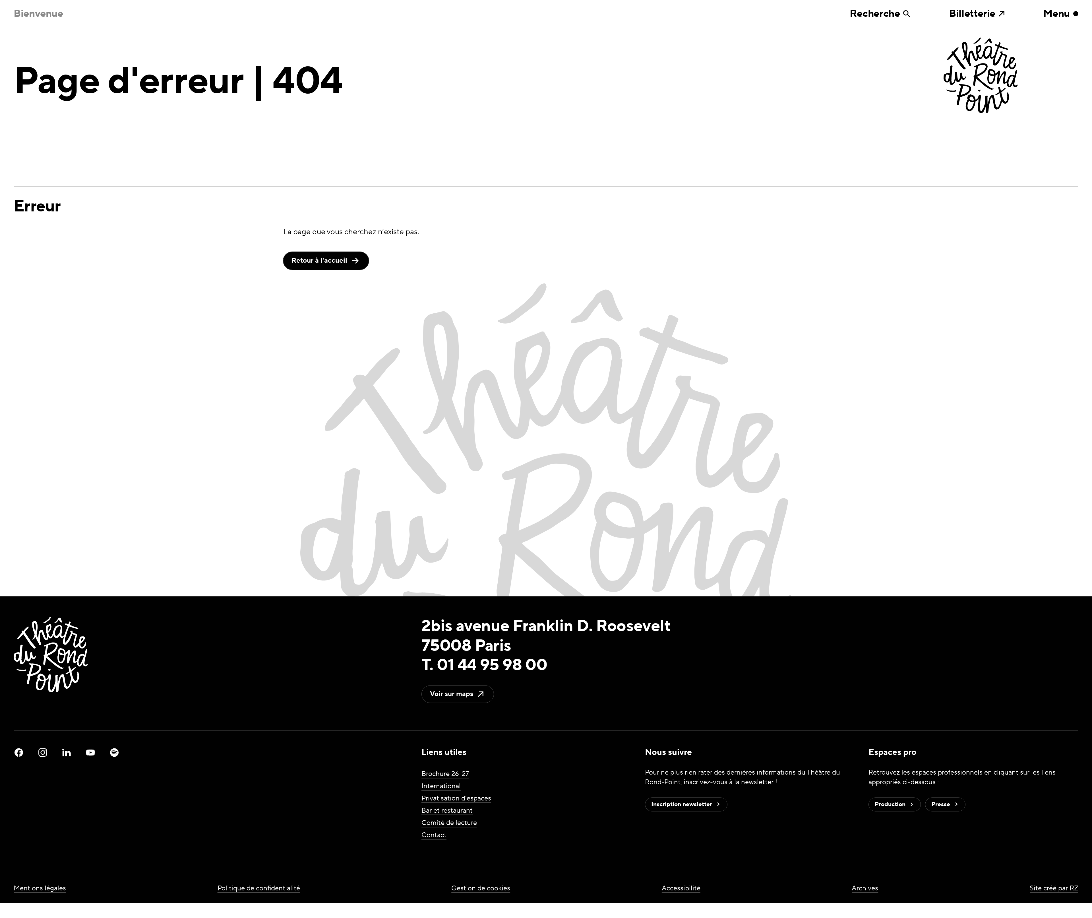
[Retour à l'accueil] (1011, 76)
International (441, 786)
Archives (865, 888)
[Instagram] (43, 753)
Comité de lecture (449, 823)
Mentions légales (40, 888)
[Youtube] (90, 753)
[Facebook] (19, 753)
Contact (433, 835)
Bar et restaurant (447, 810)
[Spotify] (114, 753)
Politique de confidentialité (259, 888)
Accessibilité (681, 888)
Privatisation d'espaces (456, 798)
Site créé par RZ (1054, 888)
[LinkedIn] (66, 753)
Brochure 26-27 (445, 774)
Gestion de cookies (480, 888)
